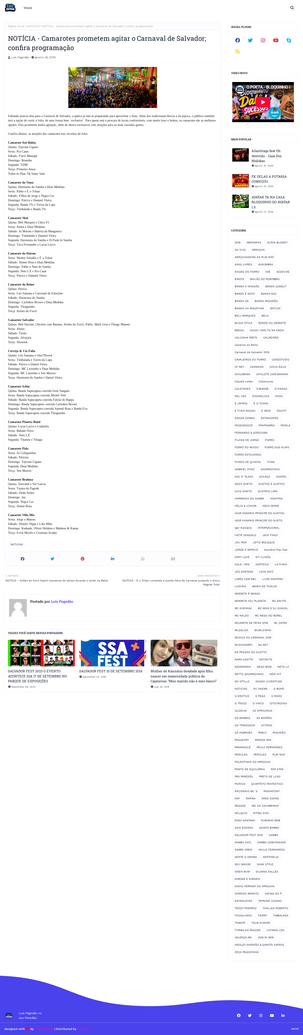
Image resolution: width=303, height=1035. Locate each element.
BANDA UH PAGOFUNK (249, 308)
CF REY (239, 366)
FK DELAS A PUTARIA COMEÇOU (269, 179)
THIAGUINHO (243, 915)
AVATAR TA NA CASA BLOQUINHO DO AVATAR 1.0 (271, 202)
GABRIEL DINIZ (245, 469)
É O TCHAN (261, 403)
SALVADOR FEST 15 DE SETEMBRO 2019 (110, 671)
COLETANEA (242, 388)
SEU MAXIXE (243, 864)
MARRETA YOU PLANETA (250, 601)
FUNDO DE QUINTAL (248, 462)
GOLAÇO (264, 476)
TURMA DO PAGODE (248, 930)
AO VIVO (240, 249)
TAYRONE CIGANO (269, 900)
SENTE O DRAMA (246, 857)
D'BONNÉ (262, 388)
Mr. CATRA (280, 622)
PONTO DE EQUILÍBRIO (250, 769)
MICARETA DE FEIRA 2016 (251, 622)
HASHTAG (276, 498)
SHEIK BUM (242, 871)
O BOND (278, 688)
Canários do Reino (246, 344)
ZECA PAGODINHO (247, 952)
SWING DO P (273, 893)
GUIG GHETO (243, 491)
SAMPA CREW (243, 849)
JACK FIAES (270, 535)
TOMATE (240, 922)
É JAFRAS (241, 403)
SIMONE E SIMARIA (247, 878)
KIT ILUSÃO (263, 557)
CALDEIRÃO (271, 337)
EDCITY (281, 410)
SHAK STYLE (265, 864)
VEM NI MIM (265, 937)
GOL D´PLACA (244, 476)
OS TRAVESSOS (245, 725)
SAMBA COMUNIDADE (271, 842)
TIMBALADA (280, 915)
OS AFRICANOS (262, 710)
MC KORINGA (243, 608)
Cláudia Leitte (244, 381)
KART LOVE (242, 557)
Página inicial (16, 26)
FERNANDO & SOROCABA (251, 432)
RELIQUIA (241, 813)
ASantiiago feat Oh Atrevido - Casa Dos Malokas (266, 156)
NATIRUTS (265, 659)
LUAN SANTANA (272, 579)
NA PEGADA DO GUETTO (251, 652)
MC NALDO (242, 615)
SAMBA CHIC (243, 842)
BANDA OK (242, 301)
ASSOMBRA (265, 264)
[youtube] (276, 40)
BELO (265, 315)
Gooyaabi (83, 1029)
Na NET (263, 644)
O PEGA (260, 696)
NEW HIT (275, 674)
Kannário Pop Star (276, 549)
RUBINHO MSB (270, 820)
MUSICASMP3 (243, 644)
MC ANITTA (279, 601)
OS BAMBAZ (242, 718)
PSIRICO (240, 783)
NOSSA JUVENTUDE (269, 681)
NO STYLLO (242, 681)
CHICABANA (242, 374)
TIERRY (262, 915)
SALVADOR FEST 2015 (249, 835)
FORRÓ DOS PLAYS (277, 447)
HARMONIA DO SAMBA (249, 498)
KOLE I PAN (242, 564)
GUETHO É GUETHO (271, 483)
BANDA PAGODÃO (266, 301)
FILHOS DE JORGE (247, 440)
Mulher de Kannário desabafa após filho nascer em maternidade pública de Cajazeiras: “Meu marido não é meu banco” (184, 676)
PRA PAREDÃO (244, 776)
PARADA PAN (263, 740)
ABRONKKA (253, 242)
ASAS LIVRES (243, 264)
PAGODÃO (279, 732)
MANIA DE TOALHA (264, 586)
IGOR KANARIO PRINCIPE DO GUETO (258, 520)
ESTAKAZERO (269, 418)
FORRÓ (269, 440)
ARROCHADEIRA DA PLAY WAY (254, 257)
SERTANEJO (271, 857)
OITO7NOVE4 (278, 703)
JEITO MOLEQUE (264, 542)
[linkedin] (283, 1015)
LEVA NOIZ (266, 571)
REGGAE (240, 805)
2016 (237, 242)
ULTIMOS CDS (276, 930)
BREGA (239, 330)
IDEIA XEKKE (270, 505)
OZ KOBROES (243, 732)
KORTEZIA (262, 564)
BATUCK (275, 308)
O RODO (276, 696)
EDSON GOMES (245, 418)
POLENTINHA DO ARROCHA (252, 761)
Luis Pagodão (20, 57)
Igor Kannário (243, 527)
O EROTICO (242, 696)
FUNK (271, 462)
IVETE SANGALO (245, 535)
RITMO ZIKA (261, 813)
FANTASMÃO (267, 425)
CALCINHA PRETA (246, 337)
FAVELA (285, 425)
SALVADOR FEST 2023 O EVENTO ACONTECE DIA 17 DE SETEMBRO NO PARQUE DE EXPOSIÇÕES (37, 676)
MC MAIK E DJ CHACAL (273, 608)
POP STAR (277, 769)
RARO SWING (270, 798)
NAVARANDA (243, 666)
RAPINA (251, 798)
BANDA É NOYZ (245, 293)
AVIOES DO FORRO (247, 271)
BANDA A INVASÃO (247, 286)
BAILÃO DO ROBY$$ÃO (265, 279)
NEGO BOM (264, 666)
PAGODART (242, 740)
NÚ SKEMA (260, 688)
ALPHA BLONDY (277, 242)
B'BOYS (239, 279)
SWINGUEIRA (243, 900)
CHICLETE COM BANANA (272, 374)
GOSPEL (281, 476)
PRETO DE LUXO (269, 776)
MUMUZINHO (262, 630)
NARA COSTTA (244, 659)
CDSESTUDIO (280, 359)
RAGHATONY (272, 791)
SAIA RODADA (244, 827)
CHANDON (257, 366)
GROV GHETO (243, 483)
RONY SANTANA (245, 820)
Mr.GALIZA (241, 630)
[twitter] (250, 40)
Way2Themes (44, 1029)
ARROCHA (258, 249)
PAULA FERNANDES (269, 747)
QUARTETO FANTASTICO (267, 783)
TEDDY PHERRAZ (246, 908)
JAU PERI (241, 542)
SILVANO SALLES (267, 871)
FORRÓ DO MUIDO (247, 447)
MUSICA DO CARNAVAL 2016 (253, 637)
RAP (237, 798)
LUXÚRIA (240, 586)
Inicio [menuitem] (28, 8)
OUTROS (266, 725)
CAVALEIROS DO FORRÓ (250, 359)
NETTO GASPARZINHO (249, 674)
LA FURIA (281, 564)
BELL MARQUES (245, 315)
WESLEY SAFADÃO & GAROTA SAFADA (259, 944)
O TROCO (241, 703)
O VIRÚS (258, 703)
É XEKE (266, 410)
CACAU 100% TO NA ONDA (267, 330)
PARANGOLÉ (243, 747)
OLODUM (240, 710)
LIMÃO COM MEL (245, 579)
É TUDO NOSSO (245, 410)
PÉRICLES (260, 754)
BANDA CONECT (275, 286)
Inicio (295, 1028)
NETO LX (283, 666)
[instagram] (263, 40)
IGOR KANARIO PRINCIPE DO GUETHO (259, 513)
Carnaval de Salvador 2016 (252, 352)
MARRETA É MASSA (247, 593)
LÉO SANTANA (244, 571)
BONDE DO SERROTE (272, 323)
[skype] (288, 40)
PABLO (262, 732)
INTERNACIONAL (268, 527)
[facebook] (237, 40)
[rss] (237, 51)
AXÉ (267, 271)
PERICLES (241, 754)
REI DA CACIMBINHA (265, 805)
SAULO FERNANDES (271, 849)
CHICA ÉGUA (278, 366)
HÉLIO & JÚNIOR (245, 505)
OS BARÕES (264, 718)
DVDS (279, 396)
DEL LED (240, 396)
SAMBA (273, 835)
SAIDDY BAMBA (269, 827)
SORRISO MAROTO (247, 893)
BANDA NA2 (268, 293)
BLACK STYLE (243, 323)
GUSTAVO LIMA (267, 491)
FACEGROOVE (244, 425)
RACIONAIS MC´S (246, 791)
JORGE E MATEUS (246, 549)
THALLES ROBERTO (275, 908)
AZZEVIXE (282, 271)
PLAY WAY (278, 754)
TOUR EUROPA (260, 922)
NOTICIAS (33, 26)
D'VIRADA (281, 388)
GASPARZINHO (270, 469)
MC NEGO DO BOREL (268, 615)
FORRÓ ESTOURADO (248, 454)
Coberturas (266, 381)
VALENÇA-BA (243, 937)
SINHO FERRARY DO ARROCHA (255, 886)
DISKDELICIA (260, 396)
